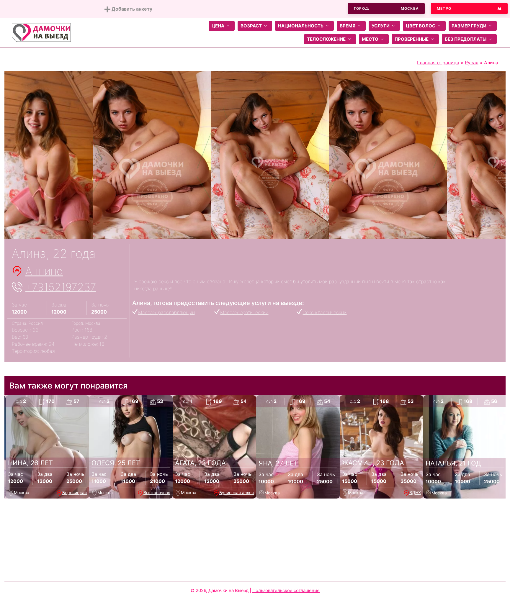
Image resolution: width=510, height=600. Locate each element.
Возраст (251, 26)
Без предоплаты (465, 39)
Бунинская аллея (236, 492)
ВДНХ (415, 492)
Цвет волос (420, 26)
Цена (218, 26)
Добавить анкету (131, 9)
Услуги (381, 26)
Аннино (44, 271)
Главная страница (438, 62)
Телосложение (326, 39)
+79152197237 (60, 287)
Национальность (300, 26)
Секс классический (324, 312)
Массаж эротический (244, 312)
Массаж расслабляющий (166, 312)
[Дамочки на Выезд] (41, 32)
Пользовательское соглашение (286, 590)
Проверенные (412, 39)
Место (370, 39)
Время (347, 26)
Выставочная (156, 492)
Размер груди (469, 26)
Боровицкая (74, 492)
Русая (471, 62)
